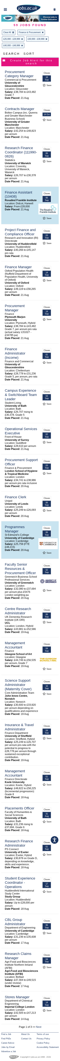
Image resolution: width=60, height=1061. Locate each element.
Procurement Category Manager (19, 74)
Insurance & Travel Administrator (19, 727)
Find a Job (6, 1034)
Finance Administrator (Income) (15, 353)
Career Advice (7, 1043)
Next (38, 1027)
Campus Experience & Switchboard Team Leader (21, 395)
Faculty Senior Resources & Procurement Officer (20, 568)
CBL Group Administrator (15, 922)
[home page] (29, 13)
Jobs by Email (8, 1047)
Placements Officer (19, 808)
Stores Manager (17, 997)
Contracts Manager (19, 109)
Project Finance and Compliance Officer (20, 232)
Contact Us (26, 1038)
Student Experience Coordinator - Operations (20, 882)
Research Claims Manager (18, 956)
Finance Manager (18, 267)
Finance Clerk (15, 497)
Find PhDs (6, 1038)
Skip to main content (12, 2)
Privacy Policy (43, 1038)
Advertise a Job (8, 1051)
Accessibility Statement (48, 1047)
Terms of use (43, 1034)
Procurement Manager (15, 308)
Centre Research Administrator (18, 611)
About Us (25, 1034)
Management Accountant (15, 645)
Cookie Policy (43, 1043)
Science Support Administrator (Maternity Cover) (18, 685)
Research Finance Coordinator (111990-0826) (21, 152)
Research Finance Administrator (19, 843)
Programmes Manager (15, 529)
